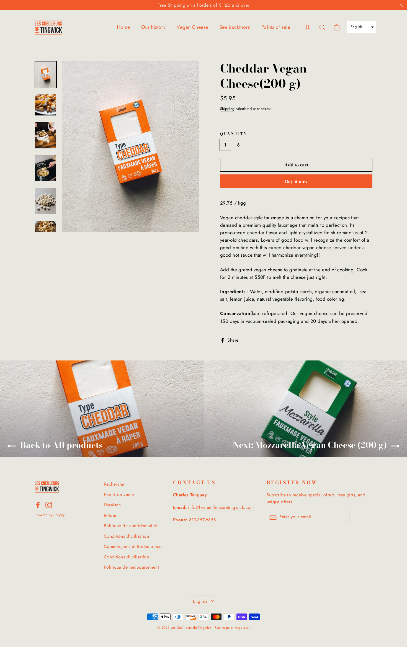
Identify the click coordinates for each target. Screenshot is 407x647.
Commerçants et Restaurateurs (133, 546)
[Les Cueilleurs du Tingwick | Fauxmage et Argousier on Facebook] (38, 504)
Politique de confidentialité (130, 525)
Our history (153, 27)
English (200, 601)
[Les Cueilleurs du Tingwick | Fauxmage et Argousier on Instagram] (48, 504)
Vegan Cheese (192, 27)
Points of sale (275, 27)
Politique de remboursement (131, 567)
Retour (110, 515)
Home (123, 27)
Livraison (112, 505)
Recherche (114, 484)
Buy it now (296, 181)
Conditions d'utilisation (126, 536)
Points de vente (119, 494)
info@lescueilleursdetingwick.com (221, 507)
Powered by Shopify (50, 514)
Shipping (227, 108)
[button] (361, 27)
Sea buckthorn (235, 27)
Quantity (233, 134)
